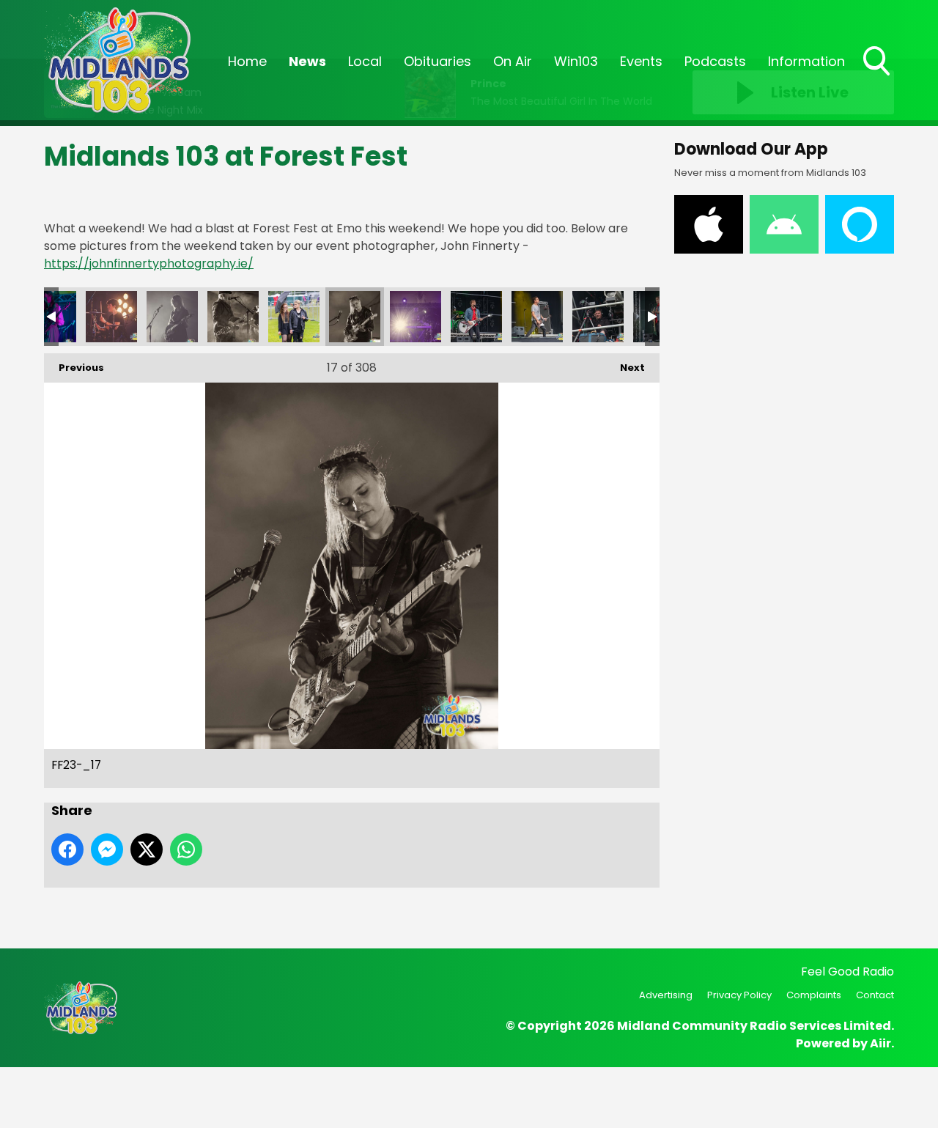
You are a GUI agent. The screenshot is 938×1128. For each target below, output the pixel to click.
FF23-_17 (354, 316)
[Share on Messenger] (107, 849)
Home (247, 61)
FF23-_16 (294, 316)
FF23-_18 (415, 316)
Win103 (576, 61)
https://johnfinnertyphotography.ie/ (149, 263)
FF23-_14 (172, 316)
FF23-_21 (598, 316)
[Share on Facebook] (67, 849)
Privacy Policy (739, 995)
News (307, 61)
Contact (875, 995)
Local (365, 61)
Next (625, 368)
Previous (74, 368)
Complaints (813, 995)
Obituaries (437, 61)
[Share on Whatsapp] (186, 849)
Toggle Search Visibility (878, 76)
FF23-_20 (537, 316)
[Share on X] (146, 849)
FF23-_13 (111, 316)
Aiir (880, 1043)
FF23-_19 (476, 316)
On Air (512, 61)
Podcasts (715, 61)
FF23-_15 (233, 316)
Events (641, 61)
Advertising (666, 995)
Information (806, 61)
